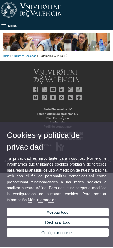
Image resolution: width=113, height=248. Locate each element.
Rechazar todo (57, 222)
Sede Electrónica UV (58, 109)
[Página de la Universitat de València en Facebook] (35, 89)
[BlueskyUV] (35, 97)
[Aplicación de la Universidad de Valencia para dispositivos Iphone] (69, 97)
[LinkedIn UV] (61, 89)
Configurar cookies (57, 232)
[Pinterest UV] (43, 97)
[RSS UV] (61, 97)
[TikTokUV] (78, 89)
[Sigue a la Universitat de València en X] (43, 89)
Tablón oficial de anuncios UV (57, 113)
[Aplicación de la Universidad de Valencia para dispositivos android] (78, 97)
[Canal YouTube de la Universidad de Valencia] (52, 89)
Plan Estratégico (57, 118)
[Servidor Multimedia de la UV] (52, 97)
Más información (42, 199)
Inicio (6, 55)
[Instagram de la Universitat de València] (69, 89)
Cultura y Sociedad (24, 55)
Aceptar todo (57, 212)
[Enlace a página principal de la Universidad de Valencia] (56, 18)
